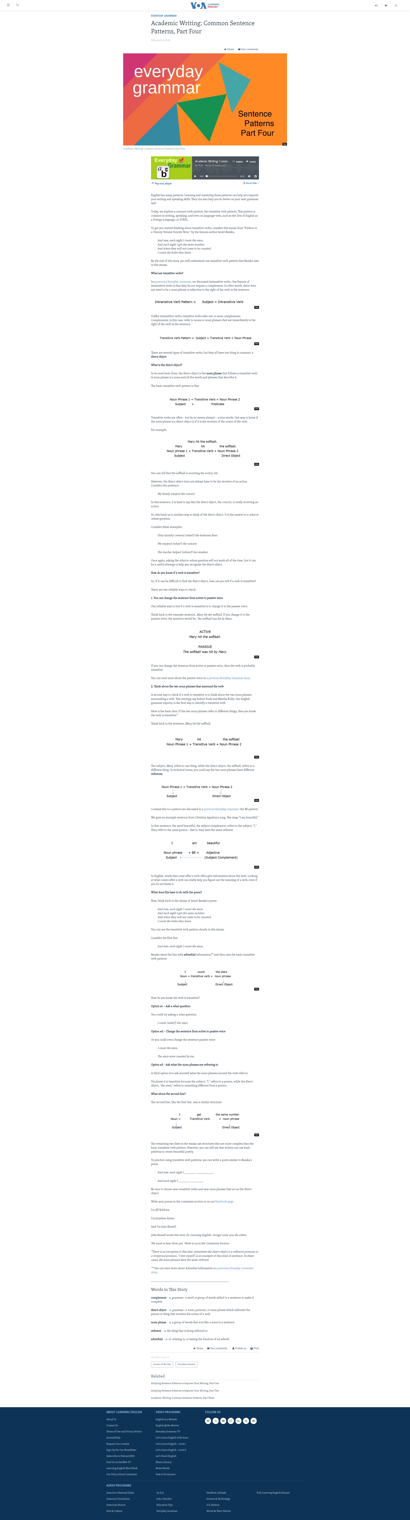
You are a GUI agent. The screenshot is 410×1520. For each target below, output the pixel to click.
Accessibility (113, 1438)
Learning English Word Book (122, 1468)
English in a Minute (166, 1419)
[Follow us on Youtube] (223, 1421)
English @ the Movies (167, 1425)
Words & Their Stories (218, 1511)
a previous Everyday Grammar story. (228, 678)
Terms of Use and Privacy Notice (124, 1431)
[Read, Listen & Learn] (396, 5)
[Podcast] (246, 1421)
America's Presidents (118, 1499)
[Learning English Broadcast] (376, 5)
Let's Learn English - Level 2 (171, 1450)
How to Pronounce (166, 1474)
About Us (111, 1419)
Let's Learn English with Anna (172, 1438)
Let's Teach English (166, 1456)
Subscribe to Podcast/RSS (120, 1456)
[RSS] (238, 1421)
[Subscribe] (253, 1421)
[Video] (386, 5)
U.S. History (212, 1505)
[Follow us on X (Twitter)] (216, 1421)
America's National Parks (120, 1493)
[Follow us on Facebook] (208, 1421)
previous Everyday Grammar (173, 282)
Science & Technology (218, 1499)
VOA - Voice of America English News (218, 165)
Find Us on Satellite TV (118, 1462)
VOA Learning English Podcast (273, 1493)
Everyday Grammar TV (168, 1431)
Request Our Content (117, 1444)
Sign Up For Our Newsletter (121, 1450)
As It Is (160, 1493)
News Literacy (164, 1462)
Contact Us (112, 1425)
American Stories (116, 1505)
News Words (163, 1468)
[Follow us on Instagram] (231, 1421)
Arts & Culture (114, 1511)
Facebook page (224, 1201)
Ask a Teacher (164, 1499)
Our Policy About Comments (121, 1474)
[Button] (229, 49)
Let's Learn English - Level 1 (171, 1444)
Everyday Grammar (164, 16)
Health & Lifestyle (216, 1493)
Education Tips (164, 1505)
